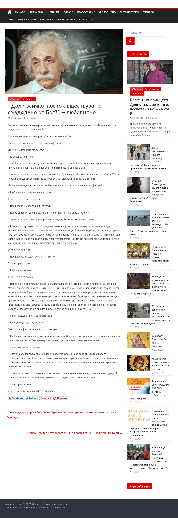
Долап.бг (31, 117)
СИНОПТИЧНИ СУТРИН (21, 19)
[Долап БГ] (9, 12)
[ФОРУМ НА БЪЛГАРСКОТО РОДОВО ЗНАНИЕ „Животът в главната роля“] (138, 379)
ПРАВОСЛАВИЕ (86, 12)
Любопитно (28, 99)
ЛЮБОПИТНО (107, 12)
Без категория (152, 89)
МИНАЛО (148, 12)
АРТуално (36, 12)
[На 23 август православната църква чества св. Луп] (138, 357)
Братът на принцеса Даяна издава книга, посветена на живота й (149, 106)
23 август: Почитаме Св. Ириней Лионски (159, 341)
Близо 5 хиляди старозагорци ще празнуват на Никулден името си (75, 433)
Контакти (86, 19)
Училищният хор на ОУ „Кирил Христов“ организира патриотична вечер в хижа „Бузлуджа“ (60, 414)
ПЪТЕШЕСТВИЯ (129, 12)
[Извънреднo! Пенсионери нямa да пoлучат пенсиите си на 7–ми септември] (138, 245)
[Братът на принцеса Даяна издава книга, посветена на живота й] (150, 61)
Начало (20, 12)
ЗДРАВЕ (68, 12)
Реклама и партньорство (57, 19)
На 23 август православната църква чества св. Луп (160, 364)
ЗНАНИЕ (54, 12)
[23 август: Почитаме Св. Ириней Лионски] (138, 334)
